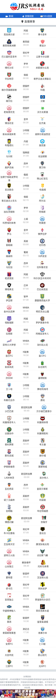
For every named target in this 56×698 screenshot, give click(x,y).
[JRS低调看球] (28, 693)
